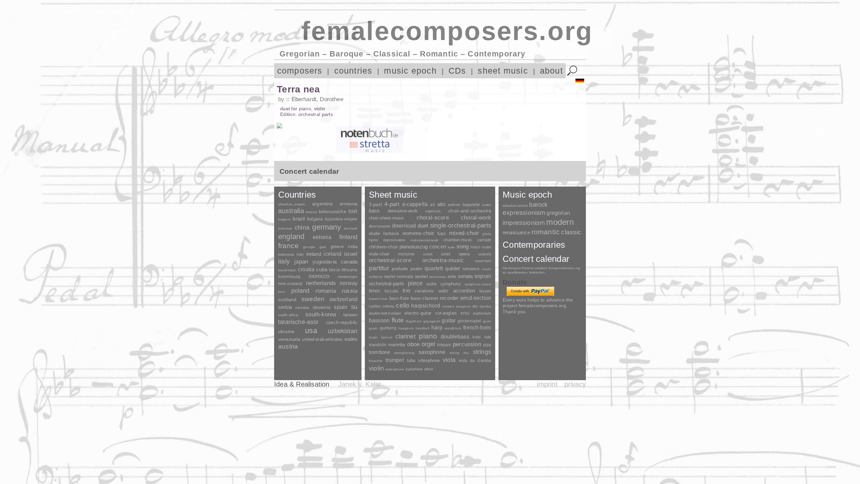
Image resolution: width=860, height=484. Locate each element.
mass (475, 247)
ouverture (483, 261)
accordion (464, 290)
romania (325, 290)
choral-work (476, 217)
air (432, 204)
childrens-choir (383, 246)
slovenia (322, 307)
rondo (486, 269)
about (551, 70)
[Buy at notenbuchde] (369, 132)
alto (441, 204)
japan (301, 261)
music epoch (410, 70)
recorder (449, 298)
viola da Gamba (475, 360)
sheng (454, 353)
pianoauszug (413, 246)
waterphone (394, 369)
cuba (321, 269)
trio (406, 290)
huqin (373, 337)
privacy (575, 384)
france (288, 246)
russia (349, 291)
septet (389, 276)
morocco (319, 276)
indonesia (286, 254)
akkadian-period (515, 205)
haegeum (406, 328)
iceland (332, 254)
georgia (309, 247)
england (291, 236)
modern (559, 222)
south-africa (288, 315)
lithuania (349, 270)
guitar (449, 320)
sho (466, 353)
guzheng (388, 328)
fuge (441, 233)
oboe (413, 344)
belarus (311, 212)
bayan (485, 291)
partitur (379, 268)
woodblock (452, 328)
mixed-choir (464, 233)
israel (350, 254)
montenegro (347, 277)
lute (487, 337)
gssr (322, 247)
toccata (391, 291)
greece (337, 246)
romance (471, 268)
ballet (486, 205)
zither (428, 369)
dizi (475, 306)
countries (353, 70)
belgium (284, 219)
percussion (467, 344)
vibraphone (429, 360)
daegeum (463, 306)
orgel (428, 344)
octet (445, 254)
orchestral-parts (386, 283)
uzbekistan (342, 330)
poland (300, 290)
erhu (465, 313)
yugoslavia (324, 262)
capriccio (432, 211)
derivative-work (403, 211)
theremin (376, 361)
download (404, 226)
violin (376, 368)
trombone (379, 352)
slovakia (302, 308)
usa (311, 330)
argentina (322, 203)
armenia (348, 203)
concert (437, 246)
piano (428, 336)
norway (348, 283)
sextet (421, 276)
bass (374, 210)
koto (476, 337)
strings (482, 352)
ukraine (286, 331)
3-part (375, 204)
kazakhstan (287, 270)
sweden (313, 298)
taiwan (350, 314)
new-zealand (290, 283)
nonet (428, 254)
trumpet (395, 360)
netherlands (321, 283)
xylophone (414, 369)
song (463, 246)
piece (415, 283)
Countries (297, 194)
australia (291, 210)
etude (374, 233)
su (354, 307)
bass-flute (399, 298)
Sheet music (393, 194)
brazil (299, 218)
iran (300, 254)
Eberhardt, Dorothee (317, 99)
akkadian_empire (291, 204)
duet (423, 225)
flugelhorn (414, 321)
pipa (487, 344)
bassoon (379, 320)
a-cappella (415, 204)
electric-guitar (417, 313)
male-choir (379, 254)
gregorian (558, 213)
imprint (547, 384)
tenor (374, 290)
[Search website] (572, 71)
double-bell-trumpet (385, 313)
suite (431, 283)
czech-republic (341, 322)
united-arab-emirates (322, 339)
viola (449, 360)
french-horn (477, 327)
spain (340, 307)
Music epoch (527, 194)
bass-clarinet (424, 298)
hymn (373, 240)
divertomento (379, 226)
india (352, 246)
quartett (434, 268)
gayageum (431, 321)
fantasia (391, 233)
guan (487, 321)
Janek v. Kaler (360, 384)
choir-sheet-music (386, 217)
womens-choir (418, 233)
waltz (443, 291)
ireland (313, 254)
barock (538, 204)
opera (464, 253)
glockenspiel (469, 321)
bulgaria (314, 218)
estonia (322, 237)
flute (398, 320)
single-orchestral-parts (460, 225)
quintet (452, 268)
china (302, 227)
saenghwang (404, 353)
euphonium (482, 313)
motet (486, 247)
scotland (287, 299)
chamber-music (457, 240)
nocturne (406, 254)
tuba (411, 360)
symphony (450, 283)
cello (403, 305)
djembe (485, 306)
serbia (285, 307)
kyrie (451, 247)
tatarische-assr (298, 322)
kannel (386, 337)
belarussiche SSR (338, 211)
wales (350, 339)
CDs (457, 70)
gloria (486, 234)
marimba (396, 344)
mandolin (377, 344)
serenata (405, 276)
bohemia (285, 228)
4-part (391, 204)
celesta (388, 306)
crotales (448, 306)
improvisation (394, 240)
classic (571, 232)
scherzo (376, 277)
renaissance (516, 232)
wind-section (475, 298)
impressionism (524, 222)
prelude (400, 268)
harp (436, 327)
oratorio (484, 254)
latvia (334, 269)
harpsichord (425, 306)
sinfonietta (437, 277)
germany (326, 227)
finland (348, 237)
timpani (444, 344)
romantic (545, 232)
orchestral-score (390, 260)
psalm (417, 268)
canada (349, 262)
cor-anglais (446, 313)
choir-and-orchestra (469, 210)
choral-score (433, 217)
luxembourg (289, 276)
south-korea (320, 314)
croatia (306, 269)
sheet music (503, 70)
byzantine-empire (341, 219)
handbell (422, 328)
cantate (484, 240)
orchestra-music (443, 260)
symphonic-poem (478, 284)
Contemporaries (534, 244)
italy (284, 261)
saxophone (432, 352)
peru (281, 291)
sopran (482, 276)
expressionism (524, 212)
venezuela (289, 339)
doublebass (455, 336)
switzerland (343, 299)
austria (288, 346)
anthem (454, 205)
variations (424, 290)
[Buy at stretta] (369, 146)
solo (452, 276)
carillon (375, 306)
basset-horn (378, 298)
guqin (373, 328)
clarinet (405, 336)
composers (299, 70)
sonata (465, 276)
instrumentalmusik (424, 240)
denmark (350, 228)
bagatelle (471, 204)
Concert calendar (536, 259)
